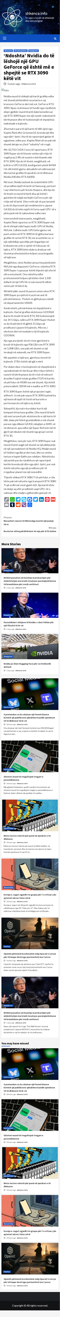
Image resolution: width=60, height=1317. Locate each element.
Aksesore (8, 51)
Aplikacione (9, 707)
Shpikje (7, 946)
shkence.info (28, 83)
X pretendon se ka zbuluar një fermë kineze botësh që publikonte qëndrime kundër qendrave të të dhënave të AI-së (29, 717)
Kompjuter (33, 51)
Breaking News (21, 51)
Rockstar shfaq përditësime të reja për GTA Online (30, 529)
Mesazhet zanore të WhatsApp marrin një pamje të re (29, 521)
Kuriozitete (8, 887)
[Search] (55, 38)
